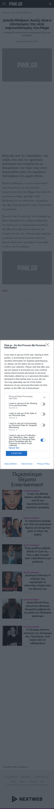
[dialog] (27, 404)
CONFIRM (16, 453)
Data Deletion (10, 464)
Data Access (27, 464)
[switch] (43, 404)
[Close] (48, 345)
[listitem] (27, 397)
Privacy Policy (43, 464)
